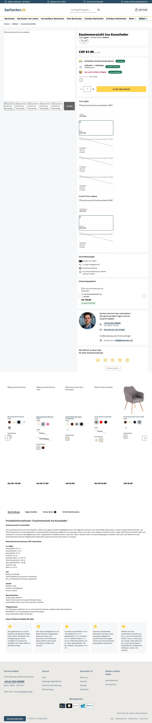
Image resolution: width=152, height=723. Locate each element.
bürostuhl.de (110, 684)
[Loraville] (84, 41)
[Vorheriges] (7, 438)
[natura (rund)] (101, 440)
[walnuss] (43, 448)
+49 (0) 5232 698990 (112, 323)
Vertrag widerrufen (15, 718)
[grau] (43, 424)
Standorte (84, 689)
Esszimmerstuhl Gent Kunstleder (74, 418)
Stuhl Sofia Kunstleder (102, 417)
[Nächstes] (144, 438)
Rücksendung (47, 689)
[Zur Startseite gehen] (15, 9)
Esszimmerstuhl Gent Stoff (134, 417)
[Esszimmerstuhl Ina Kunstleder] (39, 65)
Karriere (83, 681)
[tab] (8, 377)
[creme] (14, 422)
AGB (111, 719)
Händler (83, 685)
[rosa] (48, 424)
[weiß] (14, 437)
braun (43, 433)
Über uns (84, 677)
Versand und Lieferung (51, 685)
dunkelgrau (45, 438)
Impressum (144, 719)
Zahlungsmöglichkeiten (52, 681)
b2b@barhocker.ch (124, 340)
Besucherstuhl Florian (16, 417)
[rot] (101, 422)
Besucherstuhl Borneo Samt (44, 418)
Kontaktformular (25, 691)
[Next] (144, 296)
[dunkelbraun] (72, 424)
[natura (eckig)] (96, 440)
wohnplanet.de (111, 680)
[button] (81, 80)
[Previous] (81, 296)
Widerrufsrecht (121, 719)
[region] (76, 438)
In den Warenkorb (121, 89)
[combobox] (83, 9)
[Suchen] (98, 9)
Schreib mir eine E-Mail (114, 329)
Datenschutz (133, 719)
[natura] (38, 448)
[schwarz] (19, 422)
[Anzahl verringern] (81, 89)
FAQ (43, 677)
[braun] (9, 422)
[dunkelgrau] (135, 422)
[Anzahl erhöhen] (93, 89)
